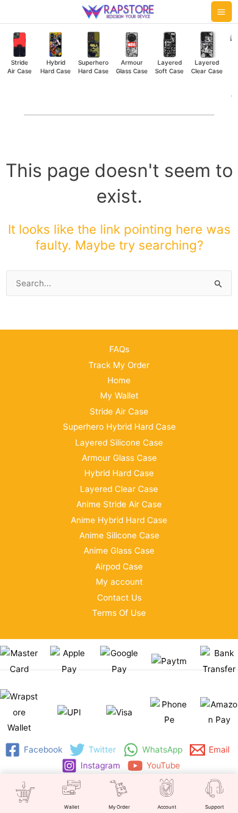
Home (119, 380)
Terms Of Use (119, 613)
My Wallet (119, 395)
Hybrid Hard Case (119, 473)
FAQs (119, 349)
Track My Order (119, 365)
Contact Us (119, 597)
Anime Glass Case (119, 550)
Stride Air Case (119, 411)
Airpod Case (119, 566)
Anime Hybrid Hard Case (119, 520)
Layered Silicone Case (119, 442)
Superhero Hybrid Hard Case (119, 427)
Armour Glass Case (119, 458)
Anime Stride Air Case (119, 504)
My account (119, 582)
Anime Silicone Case (119, 535)
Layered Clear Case (119, 489)
